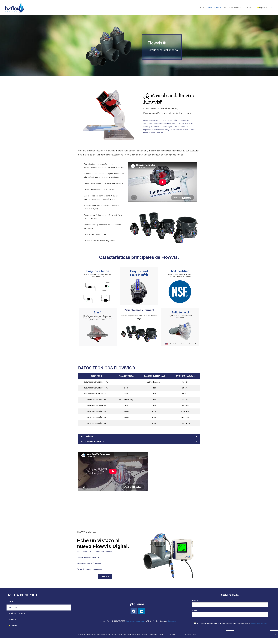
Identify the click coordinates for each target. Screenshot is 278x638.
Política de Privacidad (259, 624)
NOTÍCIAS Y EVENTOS (233, 7)
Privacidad (172, 621)
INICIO (202, 7)
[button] (39, 607)
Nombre (195, 601)
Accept (172, 634)
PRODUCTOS (213, 7)
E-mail (194, 611)
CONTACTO (249, 7)
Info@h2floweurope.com (135, 621)
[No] (275, 634)
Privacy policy (190, 634)
